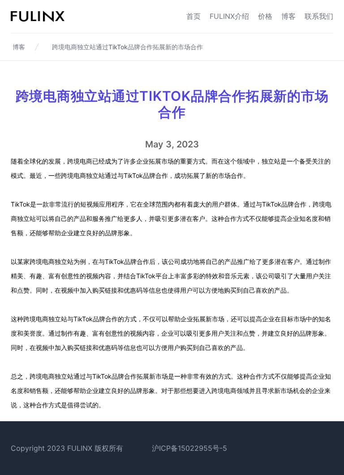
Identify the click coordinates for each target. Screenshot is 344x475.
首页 (193, 16)
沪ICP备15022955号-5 (189, 448)
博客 (288, 16)
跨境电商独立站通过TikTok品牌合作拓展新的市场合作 (127, 47)
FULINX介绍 (229, 16)
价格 (265, 16)
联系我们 (319, 16)
